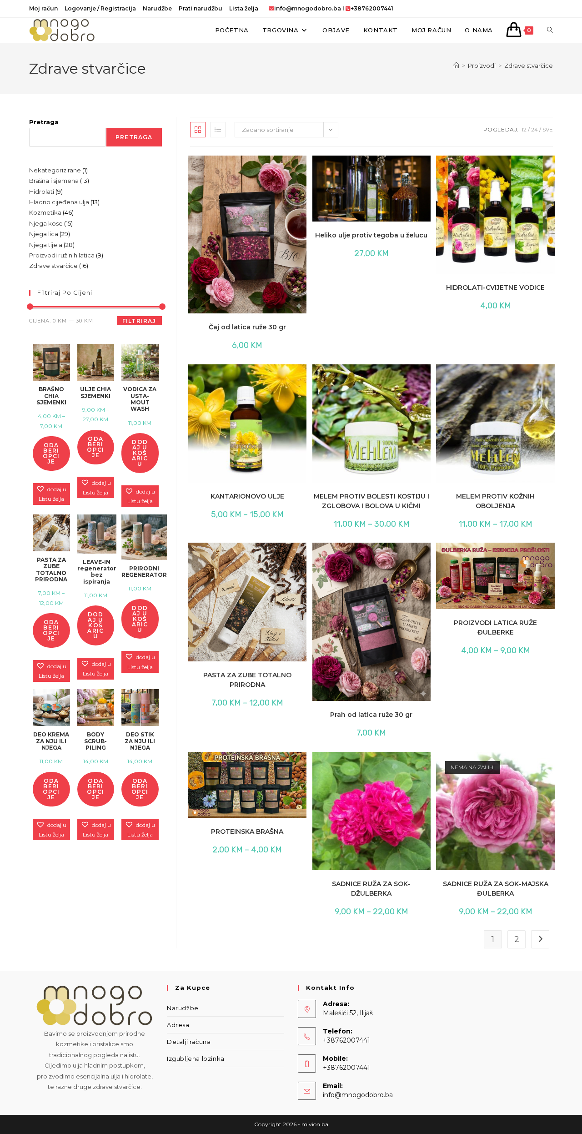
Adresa (178, 1024)
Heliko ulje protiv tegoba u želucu (371, 235)
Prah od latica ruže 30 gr (371, 715)
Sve (547, 129)
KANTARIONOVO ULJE (247, 496)
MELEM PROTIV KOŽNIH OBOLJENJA (495, 501)
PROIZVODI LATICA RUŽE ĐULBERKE (495, 627)
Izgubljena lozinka (196, 1058)
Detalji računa (189, 1041)
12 (524, 129)
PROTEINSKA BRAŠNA (247, 831)
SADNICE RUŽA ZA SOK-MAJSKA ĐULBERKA (495, 888)
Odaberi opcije (51, 453)
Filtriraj (139, 321)
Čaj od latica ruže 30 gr (247, 327)
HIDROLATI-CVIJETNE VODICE (495, 287)
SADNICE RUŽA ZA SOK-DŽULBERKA (371, 888)
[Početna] (456, 65)
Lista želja (243, 8)
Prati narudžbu (200, 8)
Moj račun (43, 8)
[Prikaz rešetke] (198, 129)
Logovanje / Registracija (100, 8)
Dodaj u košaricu (140, 452)
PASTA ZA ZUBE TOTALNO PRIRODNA (247, 680)
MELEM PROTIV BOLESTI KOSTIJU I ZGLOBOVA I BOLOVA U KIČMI (371, 501)
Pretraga (44, 122)
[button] (268, 166)
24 (534, 129)
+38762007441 (372, 8)
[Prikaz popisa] (218, 129)
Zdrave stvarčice (528, 65)
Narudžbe (157, 8)
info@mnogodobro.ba (307, 8)
